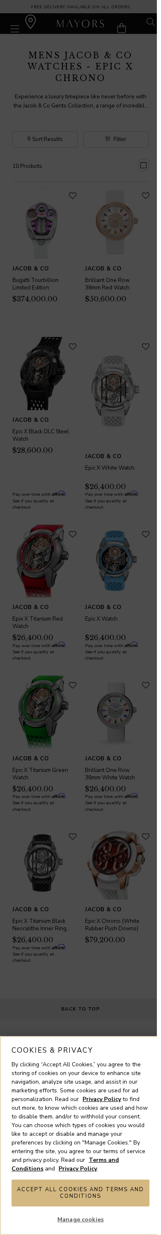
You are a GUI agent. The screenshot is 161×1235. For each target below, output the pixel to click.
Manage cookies (80, 1219)
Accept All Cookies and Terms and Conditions (80, 1193)
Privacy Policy (102, 1099)
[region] (80, 1135)
